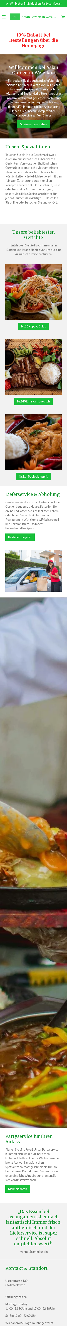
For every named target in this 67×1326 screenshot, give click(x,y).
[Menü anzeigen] (4, 17)
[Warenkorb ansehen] (63, 17)
